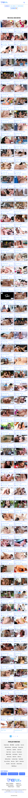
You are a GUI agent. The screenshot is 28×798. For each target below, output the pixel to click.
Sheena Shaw (19, 763)
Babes (17, 641)
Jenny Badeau (14, 754)
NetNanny (18, 792)
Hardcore (19, 303)
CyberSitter (22, 792)
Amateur (3, 303)
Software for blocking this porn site (9, 792)
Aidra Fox (19, 756)
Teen (6, 173)
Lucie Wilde (17, 744)
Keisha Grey (9, 756)
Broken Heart (6, 744)
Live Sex (7, 6)
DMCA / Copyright (9, 783)
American (17, 499)
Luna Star (13, 303)
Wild (19, 641)
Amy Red (8, 763)
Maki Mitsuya (14, 766)
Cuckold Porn (3, 773)
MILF (6, 109)
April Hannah (14, 747)
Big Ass (19, 96)
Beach (3, 382)
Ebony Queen (19, 752)
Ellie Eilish (12, 745)
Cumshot (7, 433)
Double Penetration (19, 382)
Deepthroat (7, 147)
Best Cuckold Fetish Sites (13, 773)
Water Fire (14, 756)
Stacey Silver (20, 747)
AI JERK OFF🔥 (14, 8)
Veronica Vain (13, 382)
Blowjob (5, 31)
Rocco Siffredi (7, 761)
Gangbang (4, 187)
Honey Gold (14, 160)
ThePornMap (22, 773)
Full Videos (13, 6)
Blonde (17, 44)
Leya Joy (14, 752)
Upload (18, 786)
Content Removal (9, 785)
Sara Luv (20, 754)
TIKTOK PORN (20, 6)
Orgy (3, 252)
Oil (5, 615)
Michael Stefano (8, 747)
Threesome (7, 277)
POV (18, 135)
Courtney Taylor (15, 759)
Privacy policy (11, 786)
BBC (3, 44)
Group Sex (4, 83)
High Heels (17, 109)
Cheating (3, 719)
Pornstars (21, 407)
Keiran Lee (13, 135)
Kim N (17, 761)
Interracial (21, 252)
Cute (3, 356)
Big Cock (17, 343)
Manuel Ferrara (13, 667)
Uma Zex (22, 744)
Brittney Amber (7, 759)
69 (16, 589)
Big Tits (3, 57)
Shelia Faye (22, 761)
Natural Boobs (7, 329)
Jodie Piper (19, 749)
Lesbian (17, 160)
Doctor (17, 706)
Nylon (3, 615)
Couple (17, 173)
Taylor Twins (8, 752)
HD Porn (5, 252)
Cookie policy (18, 785)
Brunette (19, 31)
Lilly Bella (14, 749)
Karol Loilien (13, 763)
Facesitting (4, 420)
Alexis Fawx (14, 252)
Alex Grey (12, 761)
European (19, 83)
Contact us (18, 783)
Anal (3, 31)
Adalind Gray (9, 749)
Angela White (13, 226)
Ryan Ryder (21, 759)
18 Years (3, 602)
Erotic (20, 667)
